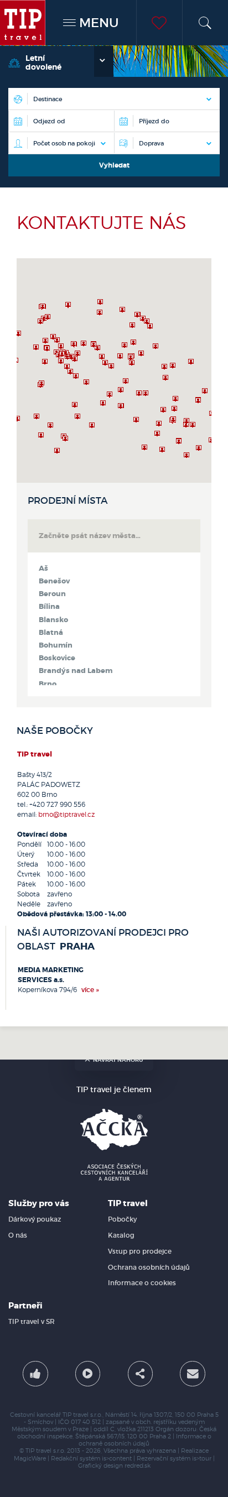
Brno (47, 684)
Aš (43, 568)
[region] (114, 370)
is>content (117, 1458)
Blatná (51, 632)
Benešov (54, 581)
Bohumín (55, 645)
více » (90, 989)
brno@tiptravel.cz (66, 814)
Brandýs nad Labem (75, 670)
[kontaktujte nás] (192, 1373)
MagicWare (30, 1458)
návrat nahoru (118, 1059)
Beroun (52, 594)
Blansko (53, 620)
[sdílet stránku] (140, 1373)
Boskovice (57, 658)
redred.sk (138, 1465)
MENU (97, 22)
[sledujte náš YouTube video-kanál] (87, 1373)
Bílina (49, 606)
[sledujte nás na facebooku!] (35, 1373)
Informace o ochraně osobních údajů (145, 1440)
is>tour (201, 1458)
